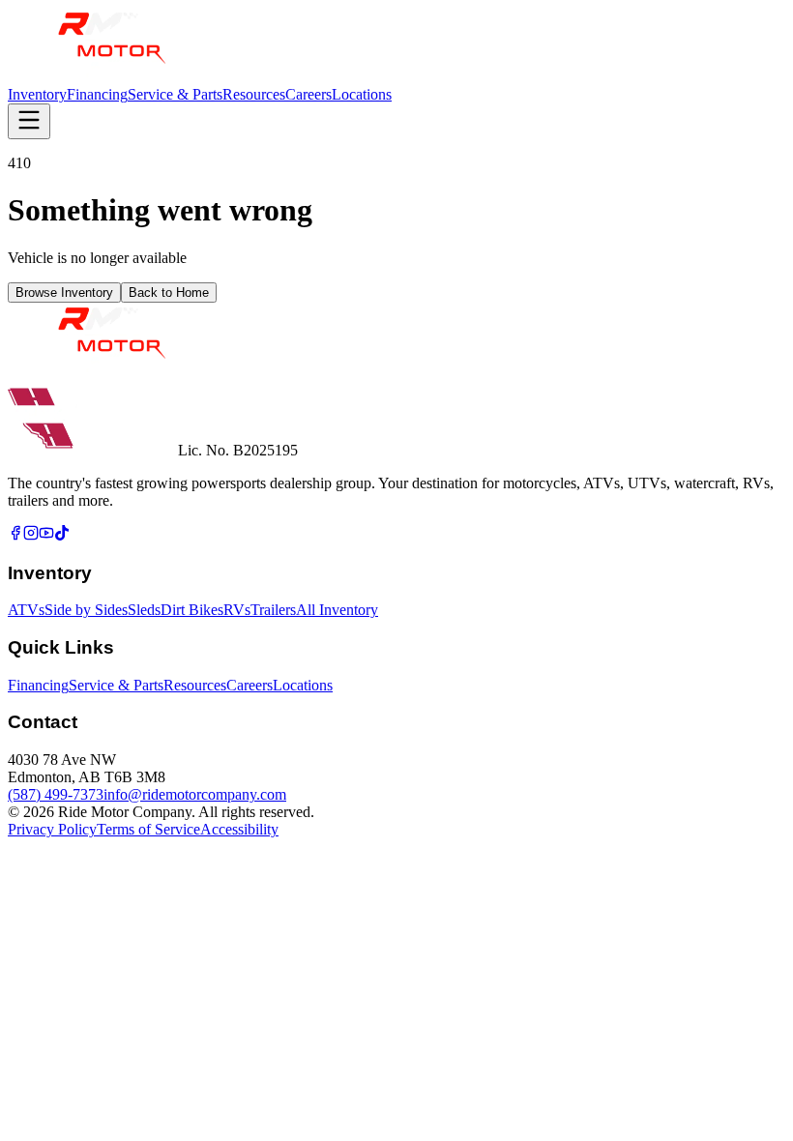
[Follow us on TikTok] (62, 535)
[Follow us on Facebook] (15, 535)
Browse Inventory (64, 292)
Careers (308, 94)
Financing (97, 94)
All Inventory (337, 609)
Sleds (144, 609)
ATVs (26, 609)
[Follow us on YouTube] (46, 535)
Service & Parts (175, 94)
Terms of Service (148, 829)
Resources (253, 94)
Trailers (273, 609)
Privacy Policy (52, 829)
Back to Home (169, 292)
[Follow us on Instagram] (31, 535)
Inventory (37, 94)
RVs (236, 609)
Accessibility (239, 829)
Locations (362, 94)
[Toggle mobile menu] (29, 121)
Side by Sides (86, 609)
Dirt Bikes (192, 609)
